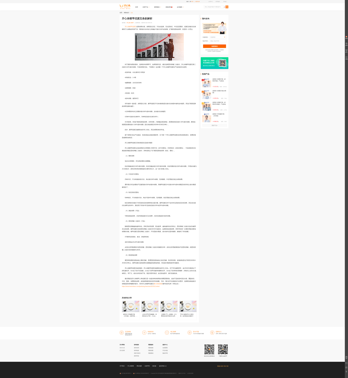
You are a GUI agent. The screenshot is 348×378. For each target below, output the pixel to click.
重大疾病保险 (158, 284)
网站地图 (139, 366)
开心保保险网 (125, 6)
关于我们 (122, 366)
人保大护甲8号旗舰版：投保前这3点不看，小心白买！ (150, 310)
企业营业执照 (190, 373)
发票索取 (165, 347)
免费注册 (197, 1)
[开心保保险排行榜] (224, 7)
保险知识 (126, 12)
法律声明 (147, 366)
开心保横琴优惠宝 (130, 26)
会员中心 (211, 1)
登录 (192, 1)
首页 (136, 7)
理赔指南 (150, 347)
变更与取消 (137, 353)
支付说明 (122, 350)
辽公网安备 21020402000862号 (142, 373)
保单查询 (136, 347)
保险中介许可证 (181, 373)
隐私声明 (165, 353)
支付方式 (122, 347)
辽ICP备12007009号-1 (126, 373)
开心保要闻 (131, 366)
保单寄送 (136, 356)
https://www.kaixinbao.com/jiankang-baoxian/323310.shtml (141, 286)
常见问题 (165, 350)
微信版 (154, 366)
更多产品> (215, 125)
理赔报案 (150, 350)
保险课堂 (168, 7)
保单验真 (136, 350)
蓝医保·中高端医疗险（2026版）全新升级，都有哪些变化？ (130, 310)
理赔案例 (150, 353)
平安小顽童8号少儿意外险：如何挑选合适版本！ (188, 310)
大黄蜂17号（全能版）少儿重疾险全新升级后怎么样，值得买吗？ (169, 310)
